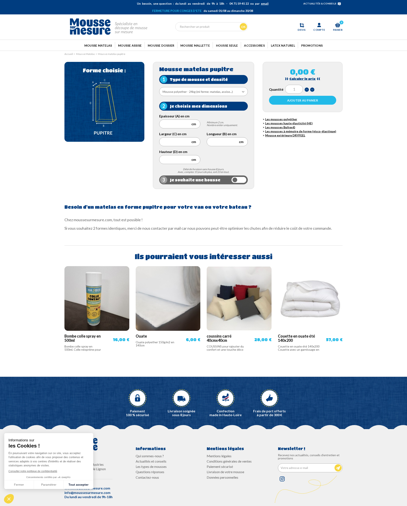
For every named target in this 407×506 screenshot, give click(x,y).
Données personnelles (222, 477)
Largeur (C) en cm (173, 134)
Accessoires (254, 45)
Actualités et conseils (151, 461)
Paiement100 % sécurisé (137, 413)
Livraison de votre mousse (225, 472)
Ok (243, 27)
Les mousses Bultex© (280, 127)
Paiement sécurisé (220, 466)
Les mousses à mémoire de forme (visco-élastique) (300, 131)
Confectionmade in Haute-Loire (225, 413)
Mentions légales (219, 456)
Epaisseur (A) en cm (174, 116)
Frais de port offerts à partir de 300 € (269, 413)
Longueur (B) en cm (222, 134)
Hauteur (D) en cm (173, 152)
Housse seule (227, 45)
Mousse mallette (195, 45)
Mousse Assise (130, 45)
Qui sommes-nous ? (150, 456)
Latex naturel (283, 45)
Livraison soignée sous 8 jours (181, 413)
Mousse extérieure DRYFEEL (285, 135)
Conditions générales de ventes (229, 461)
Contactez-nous (147, 477)
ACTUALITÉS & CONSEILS (319, 3)
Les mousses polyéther (281, 119)
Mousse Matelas (98, 45)
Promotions (312, 45)
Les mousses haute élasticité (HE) (289, 123)
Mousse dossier (161, 45)
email (265, 3)
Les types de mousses (151, 466)
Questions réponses (150, 472)
